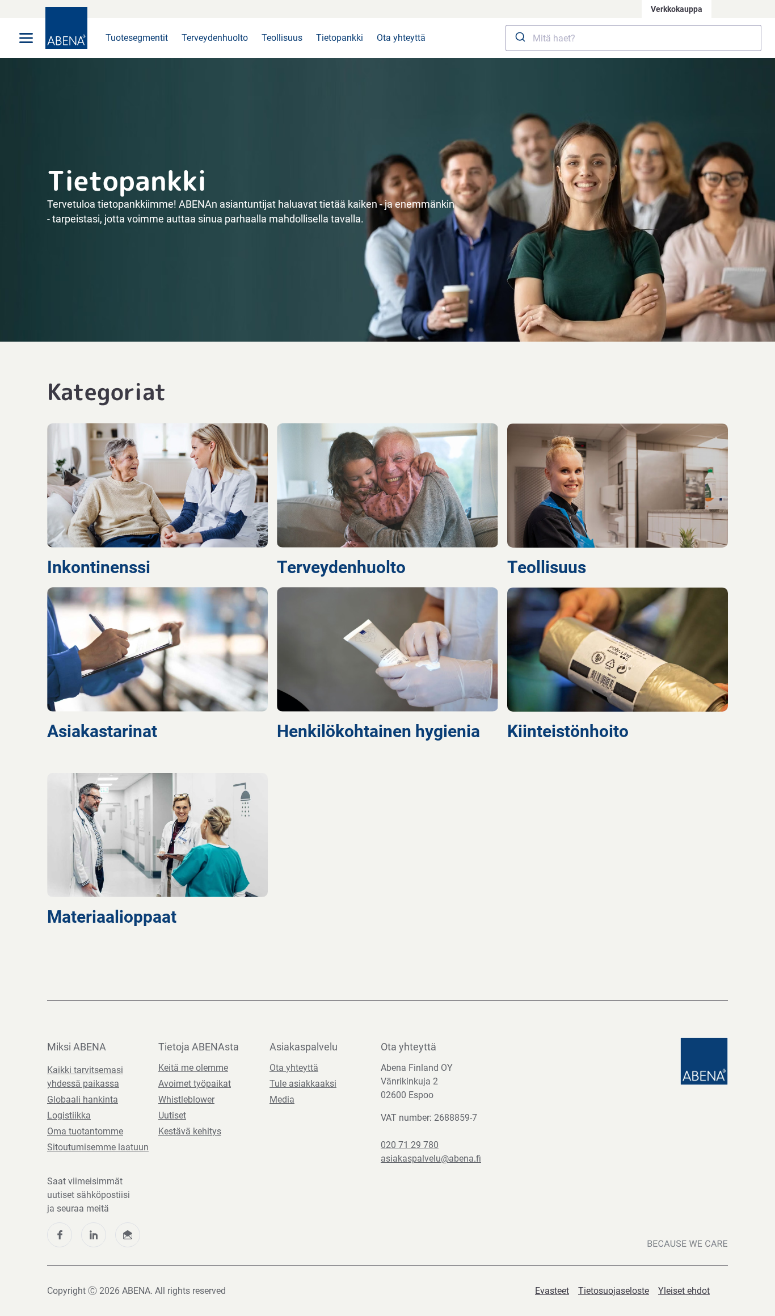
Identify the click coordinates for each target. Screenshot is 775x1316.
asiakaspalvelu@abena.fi (431, 1158)
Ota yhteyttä (401, 37)
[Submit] (519, 38)
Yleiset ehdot (684, 1290)
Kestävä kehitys (189, 1131)
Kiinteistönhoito (570, 731)
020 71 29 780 (410, 1145)
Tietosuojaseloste (613, 1290)
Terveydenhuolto (215, 37)
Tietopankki (339, 37)
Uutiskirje (127, 1234)
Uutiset (172, 1115)
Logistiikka (69, 1115)
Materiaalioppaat (113, 917)
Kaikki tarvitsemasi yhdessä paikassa (85, 1077)
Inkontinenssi (100, 567)
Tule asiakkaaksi (302, 1083)
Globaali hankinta (82, 1099)
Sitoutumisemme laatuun (98, 1147)
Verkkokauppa (676, 9)
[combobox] (633, 38)
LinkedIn (93, 1234)
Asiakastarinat (104, 731)
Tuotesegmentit (137, 37)
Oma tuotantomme (85, 1131)
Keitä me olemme (193, 1067)
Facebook (59, 1234)
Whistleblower (186, 1099)
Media (281, 1099)
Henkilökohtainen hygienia (378, 731)
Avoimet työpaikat (194, 1083)
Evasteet (552, 1290)
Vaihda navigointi (26, 38)
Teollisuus (282, 37)
